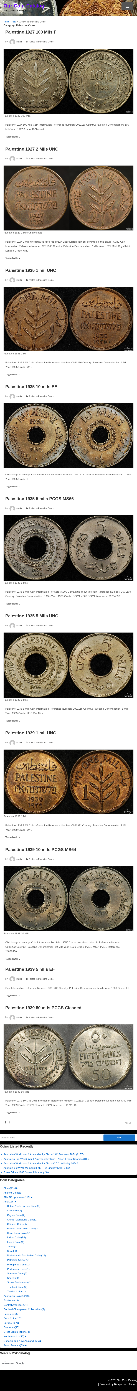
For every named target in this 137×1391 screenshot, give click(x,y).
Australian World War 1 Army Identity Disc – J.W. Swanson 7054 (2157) (44, 1154)
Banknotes (11, 1300)
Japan (12, 1246)
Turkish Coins (16, 1291)
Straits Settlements (19, 1282)
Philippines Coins (18, 1264)
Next (128, 1123)
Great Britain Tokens (17, 1331)
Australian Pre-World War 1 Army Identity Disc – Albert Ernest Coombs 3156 (46, 1159)
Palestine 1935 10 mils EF (31, 386)
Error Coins (13, 1318)
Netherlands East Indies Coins (26, 1255)
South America (14, 1345)
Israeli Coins (15, 1242)
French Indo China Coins (23, 1228)
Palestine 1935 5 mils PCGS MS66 (39, 498)
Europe (11, 1322)
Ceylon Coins (16, 1215)
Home (6, 22)
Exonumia (11, 1327)
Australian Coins (16, 1295)
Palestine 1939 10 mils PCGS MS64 (40, 849)
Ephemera (11, 1314)
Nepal (12, 1251)
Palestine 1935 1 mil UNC (30, 270)
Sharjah (13, 1277)
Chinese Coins (17, 1224)
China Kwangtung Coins (22, 1219)
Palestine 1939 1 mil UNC (30, 732)
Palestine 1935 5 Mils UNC (31, 615)
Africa (10, 1188)
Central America (15, 1304)
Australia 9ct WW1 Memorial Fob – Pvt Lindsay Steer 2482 (37, 1167)
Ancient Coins (13, 1192)
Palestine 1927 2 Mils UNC (31, 149)
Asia (14, 22)
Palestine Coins (46, 41)
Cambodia (14, 1210)
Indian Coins (16, 1237)
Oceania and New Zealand (22, 1340)
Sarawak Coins (17, 1273)
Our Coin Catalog (24, 6)
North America (14, 1336)
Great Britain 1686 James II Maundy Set (26, 1172)
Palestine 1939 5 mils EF (30, 969)
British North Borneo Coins (23, 1206)
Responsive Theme (125, 1384)
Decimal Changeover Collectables (24, 1309)
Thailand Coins (17, 1287)
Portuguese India (18, 1269)
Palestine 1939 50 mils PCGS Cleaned (43, 1007)
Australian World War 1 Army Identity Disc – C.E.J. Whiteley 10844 (41, 1163)
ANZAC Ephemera (17, 1197)
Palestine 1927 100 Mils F (30, 32)
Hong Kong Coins (18, 1233)
